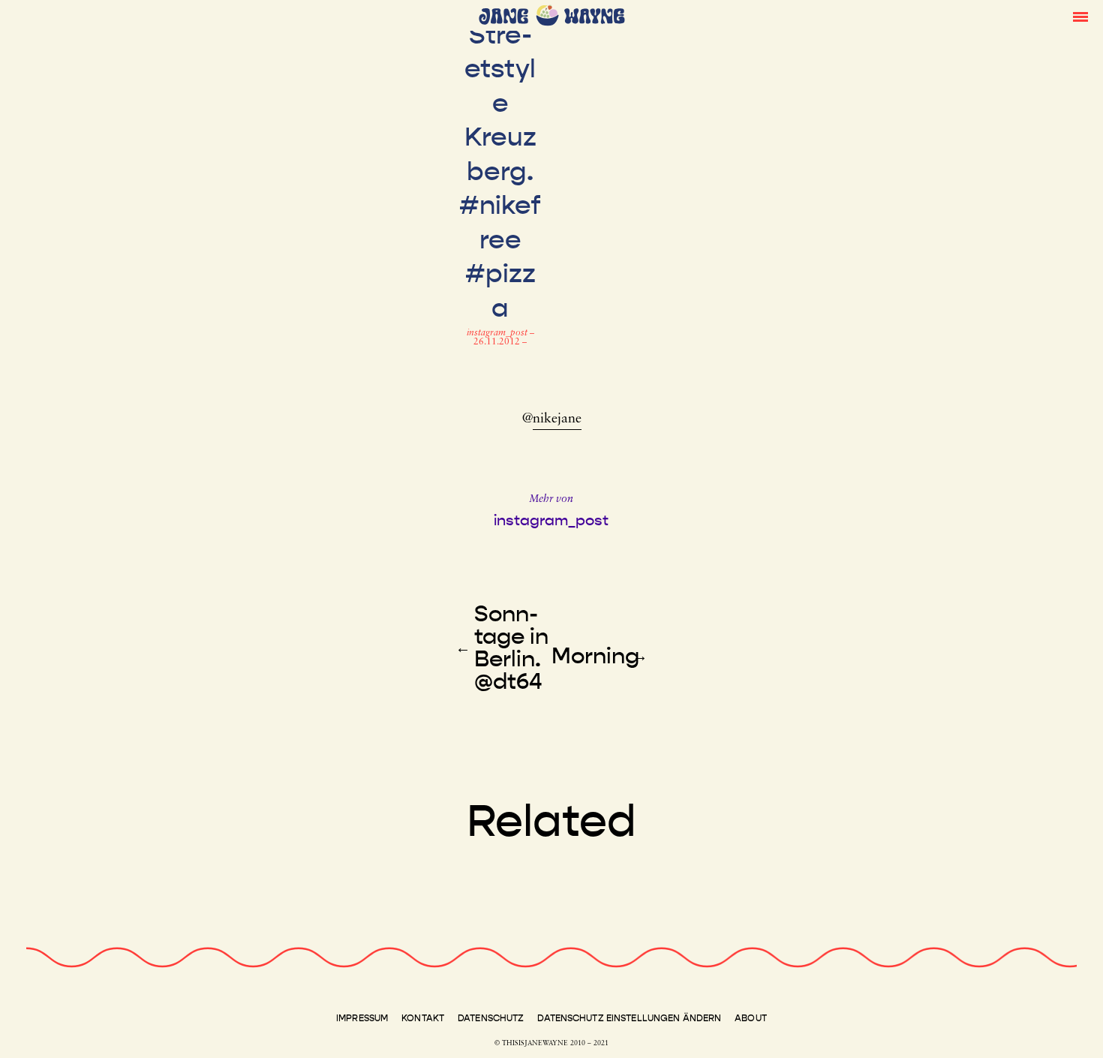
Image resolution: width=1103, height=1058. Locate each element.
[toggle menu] (1080, 16)
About (751, 1018)
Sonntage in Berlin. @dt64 (511, 647)
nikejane (557, 419)
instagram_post (498, 333)
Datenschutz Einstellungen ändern (629, 1018)
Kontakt (422, 1018)
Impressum (362, 1018)
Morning (595, 655)
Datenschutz (491, 1018)
